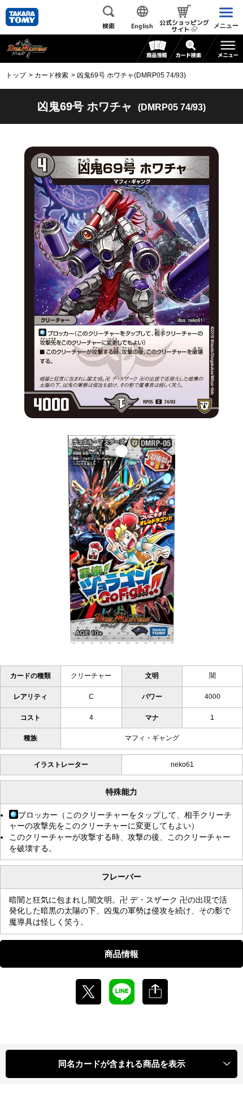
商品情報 (121, 954)
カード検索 (51, 75)
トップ (16, 75)
